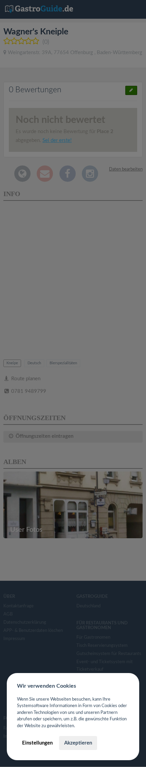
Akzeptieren (78, 743)
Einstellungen (37, 743)
